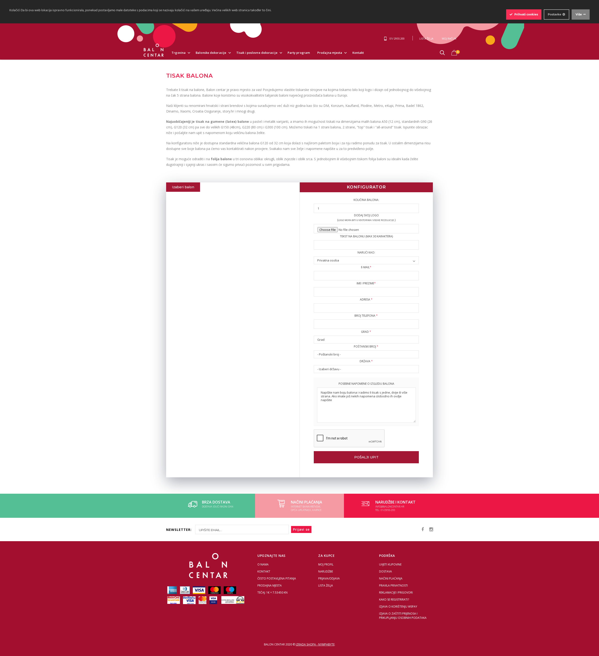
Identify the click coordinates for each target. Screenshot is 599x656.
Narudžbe (325, 571)
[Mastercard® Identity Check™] (202, 600)
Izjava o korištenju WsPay (398, 607)
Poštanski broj (366, 346)
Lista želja (325, 585)
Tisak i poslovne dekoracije (257, 53)
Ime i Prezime (366, 283)
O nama (263, 564)
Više (579, 14)
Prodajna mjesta (329, 53)
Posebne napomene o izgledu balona (366, 384)
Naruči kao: (366, 252)
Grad (366, 332)
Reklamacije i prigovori (396, 592)
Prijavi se (301, 529)
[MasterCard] (215, 590)
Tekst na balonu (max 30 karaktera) (366, 236)
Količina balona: (366, 200)
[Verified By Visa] (189, 600)
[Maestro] (230, 590)
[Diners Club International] (185, 590)
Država (366, 361)
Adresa (366, 299)
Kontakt (358, 53)
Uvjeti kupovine (390, 564)
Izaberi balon (183, 187)
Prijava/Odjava (329, 578)
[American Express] (172, 590)
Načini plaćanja (390, 578)
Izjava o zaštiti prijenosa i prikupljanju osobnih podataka (403, 616)
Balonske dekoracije (211, 53)
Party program (299, 53)
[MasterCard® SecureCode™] (174, 600)
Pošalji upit (366, 457)
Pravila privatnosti (393, 585)
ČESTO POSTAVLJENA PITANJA (276, 578)
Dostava (385, 571)
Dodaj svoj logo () (366, 217)
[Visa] (199, 590)
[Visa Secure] (213, 600)
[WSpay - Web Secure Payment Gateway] (231, 600)
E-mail (366, 267)
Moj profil (325, 564)
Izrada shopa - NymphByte (315, 644)
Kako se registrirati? (394, 600)
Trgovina (179, 53)
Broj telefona (366, 316)
